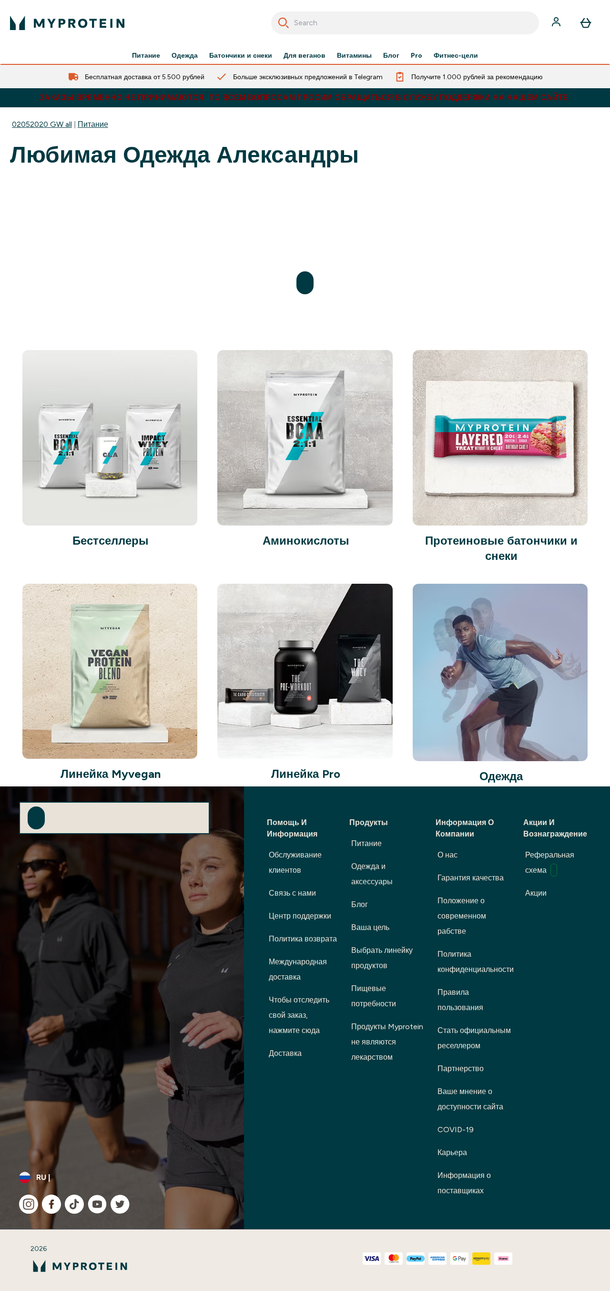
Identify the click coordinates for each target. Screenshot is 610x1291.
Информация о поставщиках (464, 1183)
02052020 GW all (42, 124)
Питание (146, 55)
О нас (447, 855)
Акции (536, 893)
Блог (391, 55)
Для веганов (304, 55)
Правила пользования (460, 1000)
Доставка (285, 1053)
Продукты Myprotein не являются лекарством (387, 1041)
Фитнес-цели (456, 55)
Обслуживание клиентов (295, 862)
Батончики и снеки (240, 55)
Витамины (354, 55)
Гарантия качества (470, 878)
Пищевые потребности (373, 996)
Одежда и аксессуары (372, 874)
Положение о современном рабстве (461, 916)
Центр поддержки (300, 916)
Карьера (452, 1152)
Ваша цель (370, 927)
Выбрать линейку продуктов (382, 958)
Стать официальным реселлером (474, 1038)
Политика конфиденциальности (475, 961)
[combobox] (405, 22)
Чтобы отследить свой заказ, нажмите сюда (299, 1015)
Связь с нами (292, 893)
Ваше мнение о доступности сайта (470, 1099)
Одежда (185, 55)
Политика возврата (303, 939)
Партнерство (460, 1068)
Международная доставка (298, 969)
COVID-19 (455, 1130)
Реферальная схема (549, 862)
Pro (416, 55)
